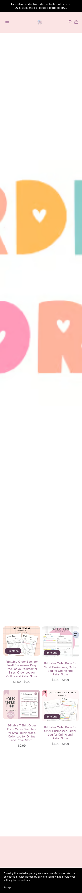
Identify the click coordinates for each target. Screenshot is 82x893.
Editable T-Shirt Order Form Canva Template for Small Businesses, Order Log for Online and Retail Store (21, 733)
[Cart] (78, 22)
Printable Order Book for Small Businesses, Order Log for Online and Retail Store (60, 669)
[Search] (70, 22)
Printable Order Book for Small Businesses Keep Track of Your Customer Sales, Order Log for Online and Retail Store (22, 669)
